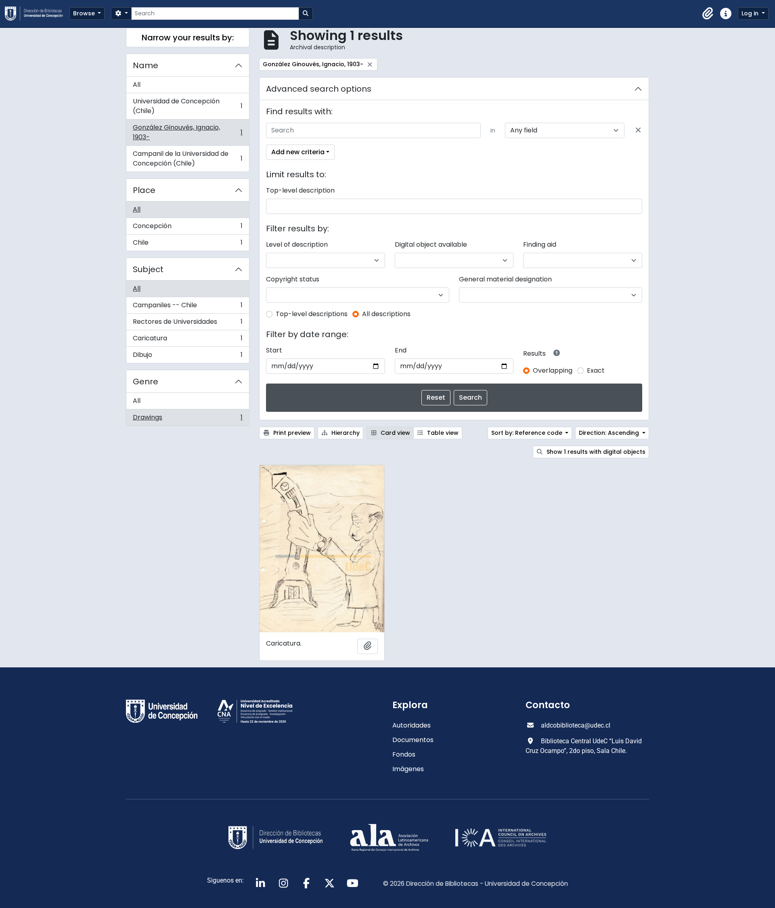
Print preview (291, 433)
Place (144, 190)
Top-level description (300, 190)
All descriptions (386, 314)
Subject (148, 269)
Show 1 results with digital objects (595, 452)
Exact (596, 370)
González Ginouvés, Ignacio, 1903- (187, 132)
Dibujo (187, 356)
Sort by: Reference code (527, 433)
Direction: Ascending (610, 433)
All (136, 84)
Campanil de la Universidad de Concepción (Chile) (187, 158)
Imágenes (408, 769)
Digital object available (431, 244)
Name (145, 65)
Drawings (187, 419)
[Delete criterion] (638, 130)
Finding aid (539, 244)
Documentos (413, 739)
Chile (187, 244)
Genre (145, 381)
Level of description (297, 244)
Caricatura (187, 340)
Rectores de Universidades (187, 323)
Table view (442, 433)
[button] (708, 14)
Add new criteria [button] (298, 152)
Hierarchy (345, 433)
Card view (394, 433)
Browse (84, 13)
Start (274, 350)
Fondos (403, 754)
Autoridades (411, 725)
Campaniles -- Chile (187, 307)
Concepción (187, 228)
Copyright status (292, 279)
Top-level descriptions (312, 314)
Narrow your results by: (188, 37)
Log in (750, 13)
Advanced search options (318, 88)
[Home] (37, 13)
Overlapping (552, 370)
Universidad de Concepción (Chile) (187, 105)
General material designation (505, 279)
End (400, 350)
